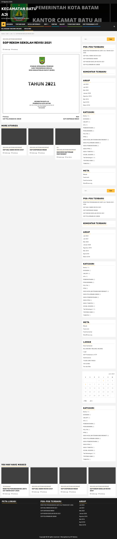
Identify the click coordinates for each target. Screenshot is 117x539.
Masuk (85, 174)
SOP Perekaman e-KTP (90, 24)
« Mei (85, 401)
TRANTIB (86, 163)
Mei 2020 (86, 90)
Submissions (87, 358)
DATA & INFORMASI (34, 24)
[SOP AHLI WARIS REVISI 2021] (14, 136)
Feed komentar (87, 180)
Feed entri (86, 177)
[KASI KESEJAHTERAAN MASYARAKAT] (67, 136)
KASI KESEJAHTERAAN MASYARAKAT (65, 153)
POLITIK (85, 134)
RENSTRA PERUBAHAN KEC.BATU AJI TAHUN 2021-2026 (15, 490)
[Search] (114, 26)
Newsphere (64, 537)
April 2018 (86, 102)
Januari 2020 (87, 93)
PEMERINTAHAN (88, 128)
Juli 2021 (85, 87)
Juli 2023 (85, 84)
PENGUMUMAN (87, 131)
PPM (84, 137)
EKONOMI (86, 119)
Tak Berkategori (88, 157)
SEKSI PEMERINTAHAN (90, 146)
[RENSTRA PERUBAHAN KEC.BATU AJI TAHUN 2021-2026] (15, 475)
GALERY (62, 24)
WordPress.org (87, 183)
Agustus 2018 (87, 96)
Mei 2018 (86, 99)
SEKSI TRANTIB (88, 151)
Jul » (91, 401)
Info (45, 24)
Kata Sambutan (87, 346)
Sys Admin (69, 157)
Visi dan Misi (87, 366)
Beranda (9, 24)
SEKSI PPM (86, 149)
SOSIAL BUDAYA (88, 154)
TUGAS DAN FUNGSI (73, 24)
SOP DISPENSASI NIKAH (71, 118)
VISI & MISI (27, 29)
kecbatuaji (15, 49)
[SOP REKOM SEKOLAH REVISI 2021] (102, 475)
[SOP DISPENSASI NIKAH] (40, 136)
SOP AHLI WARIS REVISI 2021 (13, 150)
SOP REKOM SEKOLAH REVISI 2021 (93, 62)
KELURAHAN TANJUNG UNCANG (11, 29)
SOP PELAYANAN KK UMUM (12, 118)
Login (84, 352)
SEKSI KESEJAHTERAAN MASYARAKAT (12, 39)
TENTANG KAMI (20, 24)
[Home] (3, 24)
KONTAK (54, 24)
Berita (85, 116)
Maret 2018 (86, 105)
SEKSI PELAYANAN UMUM (91, 143)
